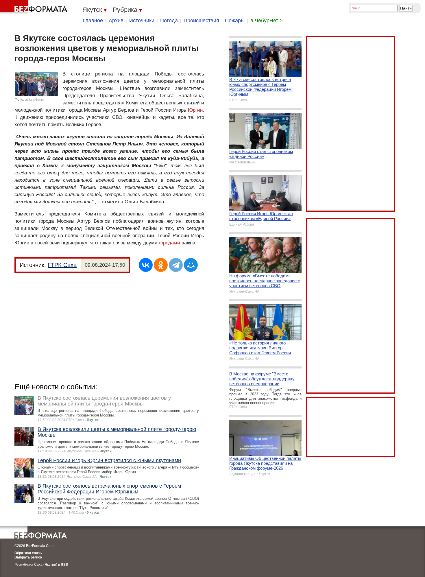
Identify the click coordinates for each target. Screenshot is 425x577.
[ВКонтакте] (146, 265)
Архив (116, 20)
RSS (64, 565)
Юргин (195, 110)
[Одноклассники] (161, 265)
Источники (141, 20)
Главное (93, 20)
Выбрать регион (28, 557)
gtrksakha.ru (34, 99)
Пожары (235, 20)
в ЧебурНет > (266, 20)
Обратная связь (28, 553)
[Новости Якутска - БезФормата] (34, 7)
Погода (169, 20)
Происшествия (201, 20)
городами (169, 243)
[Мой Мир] (191, 265)
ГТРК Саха (62, 265)
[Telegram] (176, 265)
